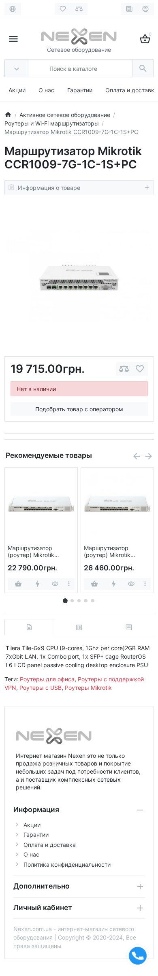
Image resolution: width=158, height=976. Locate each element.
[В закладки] (140, 369)
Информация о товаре (49, 187)
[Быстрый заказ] (37, 584)
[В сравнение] (124, 369)
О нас (46, 90)
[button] (72, 600)
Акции (17, 90)
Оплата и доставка (131, 90)
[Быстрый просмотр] (55, 584)
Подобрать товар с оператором (79, 409)
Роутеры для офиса (47, 679)
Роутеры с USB (40, 687)
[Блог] (129, 9)
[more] (69, 584)
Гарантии (79, 90)
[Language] (12, 9)
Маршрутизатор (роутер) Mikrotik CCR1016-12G (31, 552)
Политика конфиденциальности (67, 864)
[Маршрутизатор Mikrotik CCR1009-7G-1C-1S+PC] (79, 276)
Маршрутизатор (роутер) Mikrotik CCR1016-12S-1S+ (108, 552)
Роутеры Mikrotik (88, 687)
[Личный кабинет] (145, 9)
